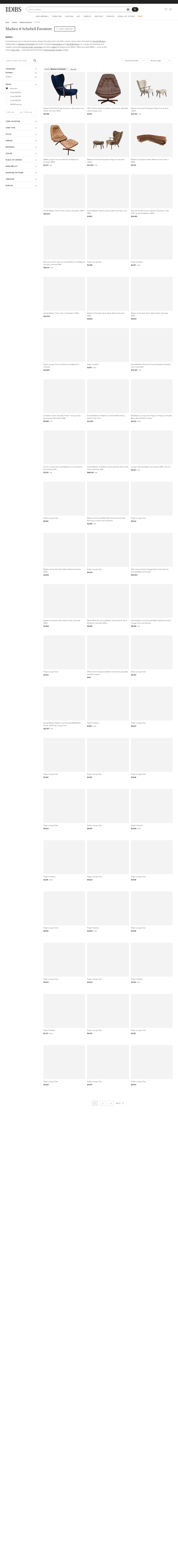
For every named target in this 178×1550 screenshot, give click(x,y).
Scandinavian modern (53, 50)
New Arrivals (42, 16)
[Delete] (67, 69)
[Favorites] (166, 9)
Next (118, 1103)
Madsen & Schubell (26, 22)
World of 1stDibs (126, 16)
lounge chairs (27, 47)
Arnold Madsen (99, 41)
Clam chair (15, 50)
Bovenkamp (57, 44)
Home (7, 22)
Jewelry (87, 16)
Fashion (110, 16)
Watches (99, 16)
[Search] (35, 60)
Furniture (57, 16)
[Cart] (170, 9)
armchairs (38, 47)
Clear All (73, 69)
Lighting (69, 16)
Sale (140, 16)
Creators (14, 22)
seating (54, 47)
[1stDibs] (13, 9)
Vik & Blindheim (73, 44)
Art (78, 16)
